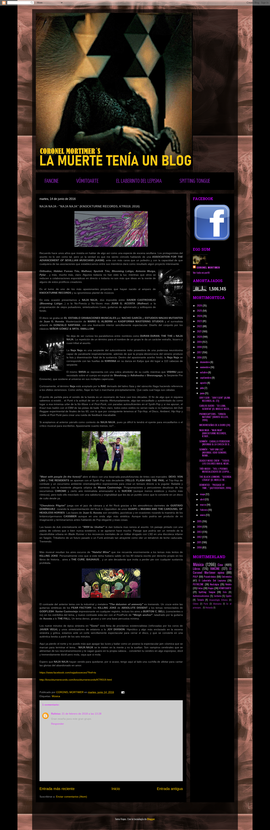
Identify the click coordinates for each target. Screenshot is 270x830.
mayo (203, 494)
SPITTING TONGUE (194, 181)
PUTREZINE (198, 584)
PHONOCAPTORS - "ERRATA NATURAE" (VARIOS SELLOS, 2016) (213, 417)
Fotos (200, 588)
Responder (57, 723)
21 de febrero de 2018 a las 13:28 (81, 713)
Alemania (217, 603)
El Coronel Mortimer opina (212, 570)
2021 (199, 331)
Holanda (209, 607)
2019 (199, 342)
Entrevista (226, 576)
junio (202, 393)
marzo (203, 504)
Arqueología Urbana (218, 599)
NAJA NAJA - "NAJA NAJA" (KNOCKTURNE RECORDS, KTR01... (212, 433)
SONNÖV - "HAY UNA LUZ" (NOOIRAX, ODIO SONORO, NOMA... (213, 452)
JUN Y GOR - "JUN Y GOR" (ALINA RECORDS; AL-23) (214, 399)
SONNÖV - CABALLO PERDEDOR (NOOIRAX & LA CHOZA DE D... (215, 442)
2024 (200, 316)
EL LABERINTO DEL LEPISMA (139, 181)
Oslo (225, 592)
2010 (199, 547)
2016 (199, 357)
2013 (199, 532)
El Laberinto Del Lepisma (212, 580)
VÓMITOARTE (87, 181)
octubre (204, 372)
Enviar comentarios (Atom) (71, 796)
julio (202, 388)
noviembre (205, 367)
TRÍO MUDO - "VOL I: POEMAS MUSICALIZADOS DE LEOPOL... (215, 470)
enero (203, 515)
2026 (200, 305)
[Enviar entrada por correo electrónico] (122, 692)
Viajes (211, 588)
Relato (228, 584)
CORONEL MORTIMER (208, 267)
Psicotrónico (210, 576)
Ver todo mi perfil (201, 272)
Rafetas (56, 713)
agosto (203, 383)
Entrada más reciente (57, 789)
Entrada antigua (170, 789)
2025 (200, 310)
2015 (199, 521)
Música (56, 696)
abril (202, 499)
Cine (220, 564)
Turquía (200, 599)
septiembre (206, 377)
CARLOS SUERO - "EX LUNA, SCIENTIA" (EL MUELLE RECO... (215, 407)
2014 (199, 526)
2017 (199, 352)
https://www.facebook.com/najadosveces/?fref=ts (67, 672)
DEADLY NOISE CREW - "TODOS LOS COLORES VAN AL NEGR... (214, 462)
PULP (195, 576)
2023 (200, 321)
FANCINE (52, 181)
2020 (200, 336)
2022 (200, 326)
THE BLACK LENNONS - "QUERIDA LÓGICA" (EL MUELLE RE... (215, 478)
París (206, 603)
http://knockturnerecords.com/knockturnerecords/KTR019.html (75, 679)
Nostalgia (214, 584)
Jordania (218, 596)
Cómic (196, 603)
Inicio (115, 789)
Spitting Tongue (207, 592)
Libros (196, 568)
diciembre (205, 362)
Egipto (228, 596)
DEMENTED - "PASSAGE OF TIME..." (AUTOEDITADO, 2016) (215, 486)
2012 (199, 537)
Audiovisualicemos (201, 596)
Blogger (151, 819)
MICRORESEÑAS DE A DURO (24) (214, 425)
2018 (199, 347)
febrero (204, 510)
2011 (199, 542)
